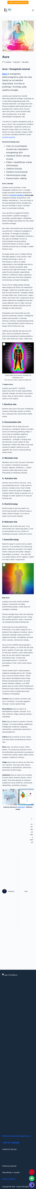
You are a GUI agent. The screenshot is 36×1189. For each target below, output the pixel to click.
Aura (4, 74)
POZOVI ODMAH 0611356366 (18, 2)
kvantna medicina (17, 195)
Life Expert (21, 807)
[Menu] (33, 10)
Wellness (25, 62)
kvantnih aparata (8, 137)
